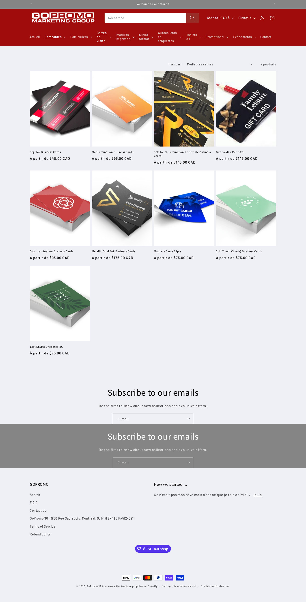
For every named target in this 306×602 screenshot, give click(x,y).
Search (35, 494)
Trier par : (175, 64)
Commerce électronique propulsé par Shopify (129, 586)
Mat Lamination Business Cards (112, 152)
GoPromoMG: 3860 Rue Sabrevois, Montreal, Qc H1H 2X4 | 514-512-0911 (82, 518)
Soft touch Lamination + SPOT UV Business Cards (182, 154)
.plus (258, 494)
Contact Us (38, 510)
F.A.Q (34, 502)
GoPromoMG (94, 586)
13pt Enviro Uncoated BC (46, 347)
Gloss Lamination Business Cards (51, 251)
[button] (55, 37)
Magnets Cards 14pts (167, 251)
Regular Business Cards (45, 152)
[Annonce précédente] (31, 4)
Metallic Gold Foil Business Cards (113, 251)
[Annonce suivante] (275, 4)
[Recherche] (192, 18)
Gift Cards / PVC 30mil (230, 152)
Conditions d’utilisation (215, 586)
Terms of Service (43, 526)
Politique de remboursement (179, 586)
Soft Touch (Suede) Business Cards (239, 251)
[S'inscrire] (188, 419)
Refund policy (40, 534)
